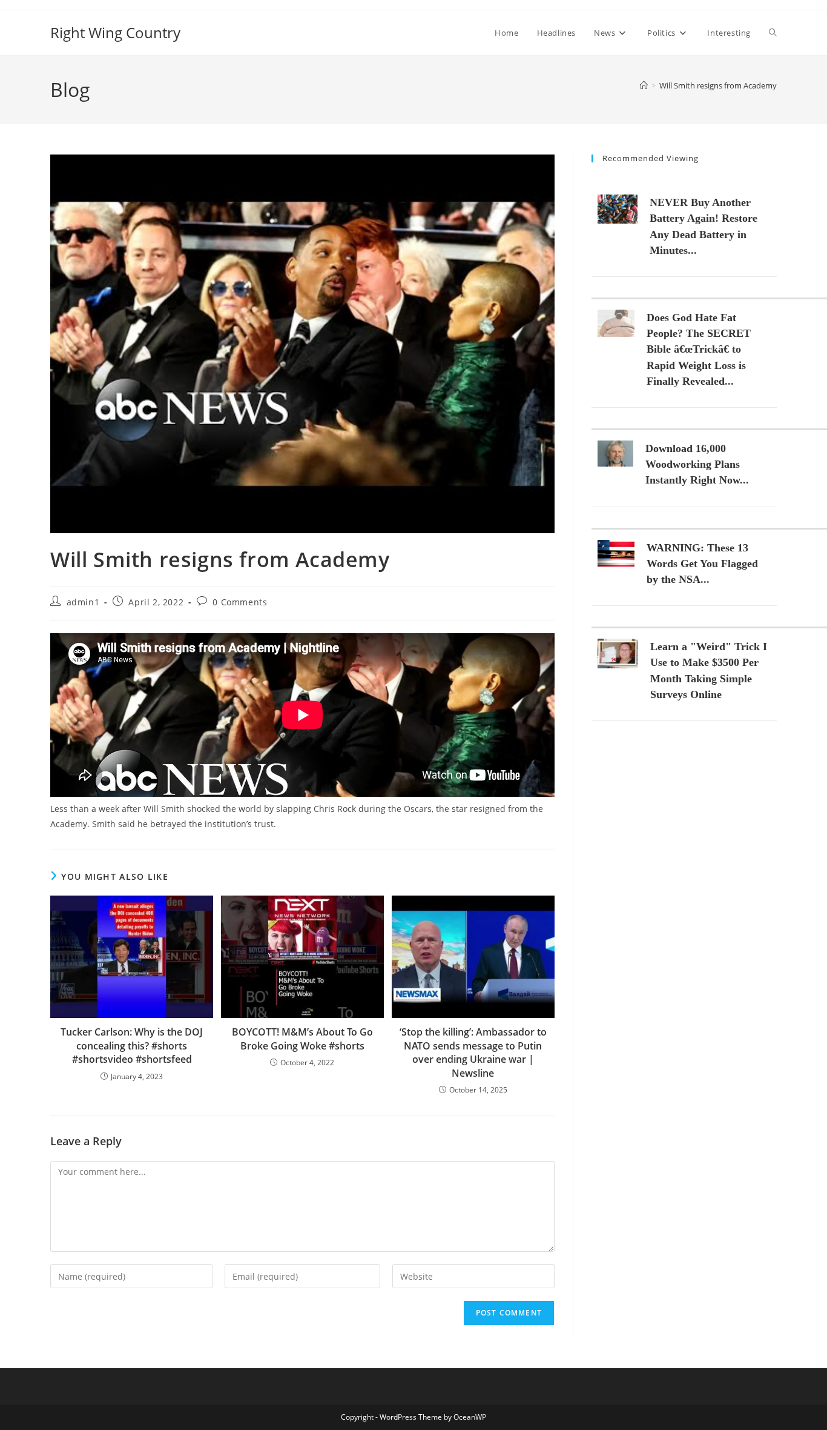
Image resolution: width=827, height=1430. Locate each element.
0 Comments (240, 602)
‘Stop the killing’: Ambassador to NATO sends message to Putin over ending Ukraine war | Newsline (473, 1052)
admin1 (83, 602)
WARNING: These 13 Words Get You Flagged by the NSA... (702, 563)
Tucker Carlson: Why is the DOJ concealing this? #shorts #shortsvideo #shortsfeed (132, 1045)
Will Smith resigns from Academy (718, 85)
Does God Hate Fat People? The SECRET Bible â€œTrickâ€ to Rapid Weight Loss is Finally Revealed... (699, 349)
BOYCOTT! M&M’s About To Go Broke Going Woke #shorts (302, 1038)
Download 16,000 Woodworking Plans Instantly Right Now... (697, 464)
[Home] (644, 85)
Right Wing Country (115, 32)
